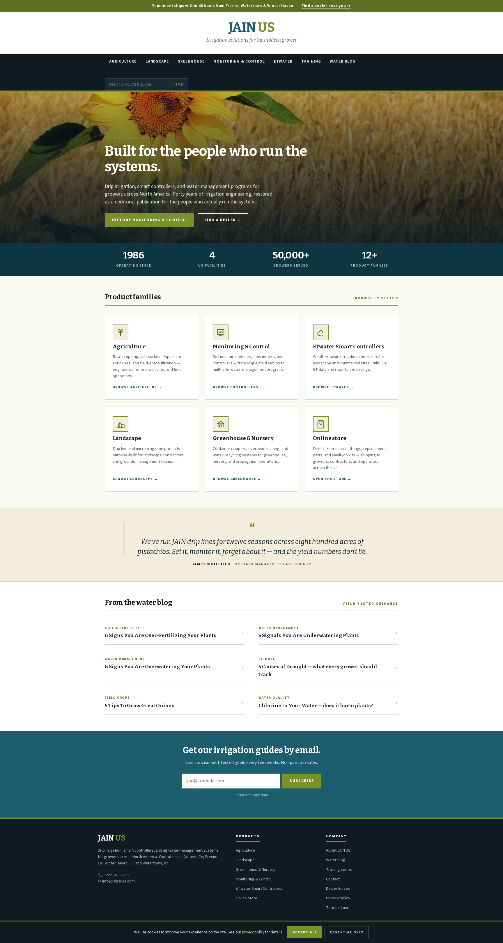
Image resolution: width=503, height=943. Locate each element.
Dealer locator (338, 888)
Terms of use (337, 908)
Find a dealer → (223, 220)
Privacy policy (338, 898)
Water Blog (342, 61)
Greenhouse (191, 61)
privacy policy (253, 932)
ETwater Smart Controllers (259, 888)
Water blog (335, 860)
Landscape (157, 61)
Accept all (305, 932)
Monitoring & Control (239, 61)
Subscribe (302, 781)
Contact (333, 879)
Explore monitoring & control (149, 220)
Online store (246, 898)
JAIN (251, 27)
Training (311, 61)
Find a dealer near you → (326, 5)
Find (178, 84)
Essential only (346, 932)
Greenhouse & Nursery (255, 870)
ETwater (283, 61)
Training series (339, 870)
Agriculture (123, 61)
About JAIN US (338, 850)
